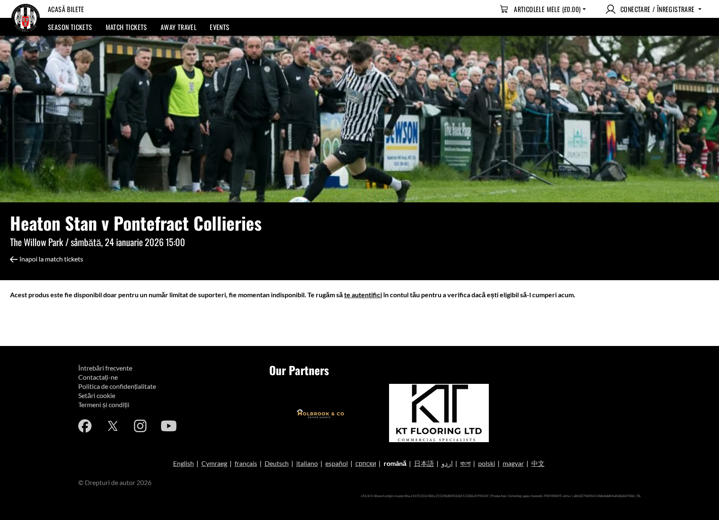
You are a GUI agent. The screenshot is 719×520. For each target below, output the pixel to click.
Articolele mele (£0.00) (547, 9)
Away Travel (178, 27)
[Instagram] (140, 426)
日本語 (424, 463)
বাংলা (465, 463)
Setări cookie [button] (96, 395)
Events (219, 27)
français (246, 463)
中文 (538, 463)
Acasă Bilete (66, 9)
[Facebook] (85, 426)
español (336, 463)
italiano (307, 463)
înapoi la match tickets (51, 259)
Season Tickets (70, 27)
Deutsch (277, 463)
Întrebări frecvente (105, 368)
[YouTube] (168, 425)
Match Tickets (126, 27)
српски (365, 463)
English (183, 463)
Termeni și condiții (103, 404)
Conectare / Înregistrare (658, 9)
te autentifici (363, 295)
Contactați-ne (98, 377)
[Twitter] (112, 426)
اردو (447, 463)
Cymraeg (214, 463)
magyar (513, 463)
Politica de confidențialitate (117, 386)
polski (486, 463)
